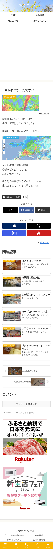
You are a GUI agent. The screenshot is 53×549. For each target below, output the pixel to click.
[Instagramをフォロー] (14, 233)
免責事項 (39, 535)
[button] (42, 210)
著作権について (14, 539)
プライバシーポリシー (14, 535)
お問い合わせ (39, 539)
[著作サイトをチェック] (14, 226)
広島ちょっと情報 (13, 197)
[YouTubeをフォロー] (39, 233)
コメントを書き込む (26, 404)
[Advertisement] (26, 53)
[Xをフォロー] (39, 226)
